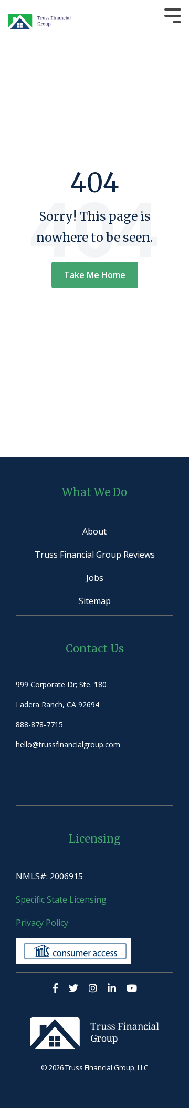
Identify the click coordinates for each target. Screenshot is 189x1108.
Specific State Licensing (62, 899)
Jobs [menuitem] (94, 577)
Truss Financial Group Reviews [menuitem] (95, 554)
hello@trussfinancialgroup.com (68, 744)
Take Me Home (94, 275)
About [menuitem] (94, 531)
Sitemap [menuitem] (95, 601)
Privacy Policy (42, 922)
